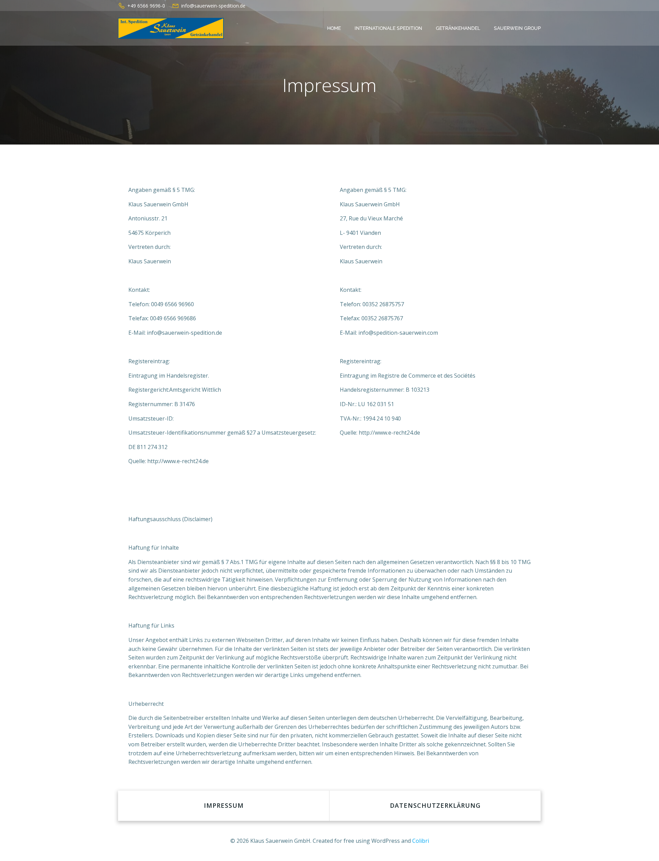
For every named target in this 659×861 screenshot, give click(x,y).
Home (334, 28)
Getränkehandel (458, 28)
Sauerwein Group (517, 28)
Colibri (420, 841)
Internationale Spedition (388, 28)
